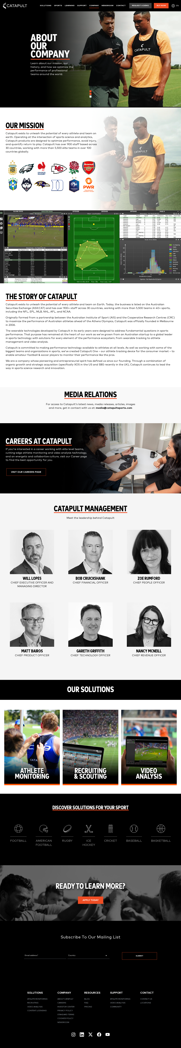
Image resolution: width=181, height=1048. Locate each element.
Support (82, 6)
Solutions (45, 6)
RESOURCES (92, 993)
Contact (121, 6)
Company (94, 6)
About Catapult (65, 999)
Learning (70, 6)
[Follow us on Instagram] (73, 1034)
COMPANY (64, 993)
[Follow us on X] (90, 1034)
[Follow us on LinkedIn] (82, 1034)
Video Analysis (35, 1007)
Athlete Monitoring (37, 999)
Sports (58, 6)
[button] (26, 472)
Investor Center (66, 1007)
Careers (61, 1003)
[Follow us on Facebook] (99, 1034)
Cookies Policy (65, 1018)
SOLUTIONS (35, 993)
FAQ (86, 1003)
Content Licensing (37, 1011)
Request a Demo (140, 6)
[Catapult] (15, 6)
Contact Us (146, 999)
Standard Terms (65, 1015)
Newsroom (107, 6)
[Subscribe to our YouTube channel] (107, 1034)
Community (116, 1007)
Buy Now (161, 6)
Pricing (88, 1007)
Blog (87, 999)
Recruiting (32, 1003)
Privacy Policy (65, 1011)
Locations (145, 1003)
